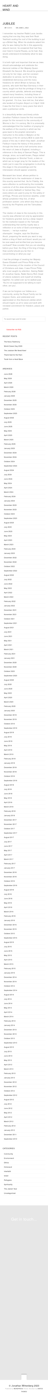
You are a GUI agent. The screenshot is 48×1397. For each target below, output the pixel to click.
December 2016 (10, 872)
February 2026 (10, 391)
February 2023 (10, 549)
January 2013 (9, 1077)
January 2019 (9, 763)
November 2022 (10, 562)
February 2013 (10, 1073)
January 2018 (9, 815)
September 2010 (10, 1139)
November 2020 (10, 667)
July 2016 (8, 894)
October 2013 (9, 1038)
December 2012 (10, 1082)
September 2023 (10, 518)
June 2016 (8, 898)
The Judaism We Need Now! (15, 350)
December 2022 (10, 557)
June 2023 (8, 531)
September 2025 (10, 413)
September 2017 (10, 833)
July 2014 (8, 999)
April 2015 (8, 959)
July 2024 (8, 474)
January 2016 (9, 920)
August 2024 (9, 470)
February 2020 (10, 706)
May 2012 (8, 1112)
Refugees (8, 1180)
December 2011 (10, 1134)
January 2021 (9, 658)
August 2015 (9, 942)
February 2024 (10, 496)
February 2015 (10, 968)
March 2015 (8, 964)
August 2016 (9, 890)
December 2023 (10, 505)
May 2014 (8, 1008)
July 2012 (8, 1104)
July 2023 (8, 527)
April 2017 (8, 855)
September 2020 (10, 675)
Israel (6, 1175)
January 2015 (9, 973)
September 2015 (10, 938)
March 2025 (8, 439)
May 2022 (8, 588)
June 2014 (8, 1003)
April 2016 (8, 907)
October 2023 (9, 514)
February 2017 (10, 863)
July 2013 (8, 1051)
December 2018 (10, 767)
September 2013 (10, 1043)
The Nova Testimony (12, 342)
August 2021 (9, 627)
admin (9, 28)
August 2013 (9, 1047)
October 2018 (9, 776)
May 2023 (8, 536)
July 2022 (8, 579)
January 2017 (9, 868)
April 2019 (8, 750)
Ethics (6, 1162)
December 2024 (10, 452)
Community (8, 1154)
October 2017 (9, 828)
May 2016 (8, 903)
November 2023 (10, 509)
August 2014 (9, 994)
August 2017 (9, 837)
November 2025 (10, 404)
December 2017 (10, 820)
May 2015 (8, 955)
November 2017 (10, 824)
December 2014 (10, 977)
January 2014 (9, 1025)
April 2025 (8, 435)
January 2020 (9, 710)
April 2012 (8, 1117)
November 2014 (10, 981)
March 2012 (8, 1121)
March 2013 (8, 1069)
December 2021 (10, 610)
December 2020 (10, 662)
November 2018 (10, 772)
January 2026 (9, 396)
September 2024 (10, 466)
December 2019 (10, 715)
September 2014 (10, 990)
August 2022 (9, 575)
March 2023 (8, 544)
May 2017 (8, 850)
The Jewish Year (10, 1189)
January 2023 (9, 553)
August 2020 (9, 680)
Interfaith (7, 1171)
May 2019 (8, 745)
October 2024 (9, 461)
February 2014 (10, 1021)
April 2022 (8, 592)
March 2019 (8, 754)
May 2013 (8, 1060)
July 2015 (8, 946)
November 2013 (10, 1034)
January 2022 (9, 605)
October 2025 (9, 409)
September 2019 (10, 728)
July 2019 (8, 737)
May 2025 (8, 431)
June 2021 (8, 636)
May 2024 (8, 483)
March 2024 (8, 492)
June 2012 (8, 1108)
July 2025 (8, 422)
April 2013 (8, 1064)
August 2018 (9, 785)
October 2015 (9, 933)
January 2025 (9, 448)
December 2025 (10, 400)
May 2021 (8, 640)
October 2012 (9, 1091)
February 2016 (10, 916)
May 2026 (8, 378)
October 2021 (9, 619)
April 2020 (8, 697)
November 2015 (10, 929)
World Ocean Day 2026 (13, 346)
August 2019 (9, 732)
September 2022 (10, 571)
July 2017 (8, 841)
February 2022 (10, 601)
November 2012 (10, 1086)
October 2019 (9, 723)
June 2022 (8, 584)
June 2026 (8, 374)
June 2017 (8, 846)
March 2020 (8, 702)
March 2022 (8, 597)
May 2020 (8, 693)
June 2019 (8, 741)
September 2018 (10, 780)
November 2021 (10, 614)
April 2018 (8, 802)
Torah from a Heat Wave (13, 359)
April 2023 (8, 540)
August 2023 (9, 522)
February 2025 (10, 444)
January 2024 (9, 501)
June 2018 (8, 793)
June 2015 (8, 951)
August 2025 (9, 418)
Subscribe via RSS (14, 329)
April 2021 (8, 645)
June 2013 (8, 1056)
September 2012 (10, 1095)
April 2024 (8, 487)
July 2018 (8, 789)
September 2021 (10, 623)
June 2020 (8, 689)
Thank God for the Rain (13, 355)
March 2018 (8, 807)
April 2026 (8, 383)
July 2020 (8, 684)
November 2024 (10, 457)
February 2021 (10, 654)
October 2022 (9, 566)
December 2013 (10, 1029)
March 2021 (8, 649)
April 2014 (8, 1012)
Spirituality (8, 1184)
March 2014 (8, 1016)
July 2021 (8, 632)
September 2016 (10, 885)
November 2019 (10, 719)
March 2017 (8, 859)
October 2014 (9, 986)
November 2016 (10, 876)
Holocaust (8, 1167)
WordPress (18, 1389)
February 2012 (10, 1126)
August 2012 (9, 1099)
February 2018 (10, 811)
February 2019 (10, 758)
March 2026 (8, 387)
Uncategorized (10, 1193)
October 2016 (9, 881)
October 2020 (9, 671)
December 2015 (10, 925)
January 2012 (9, 1130)
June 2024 (8, 479)
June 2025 (8, 426)
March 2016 (8, 911)
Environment (9, 1158)
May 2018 (8, 798)
